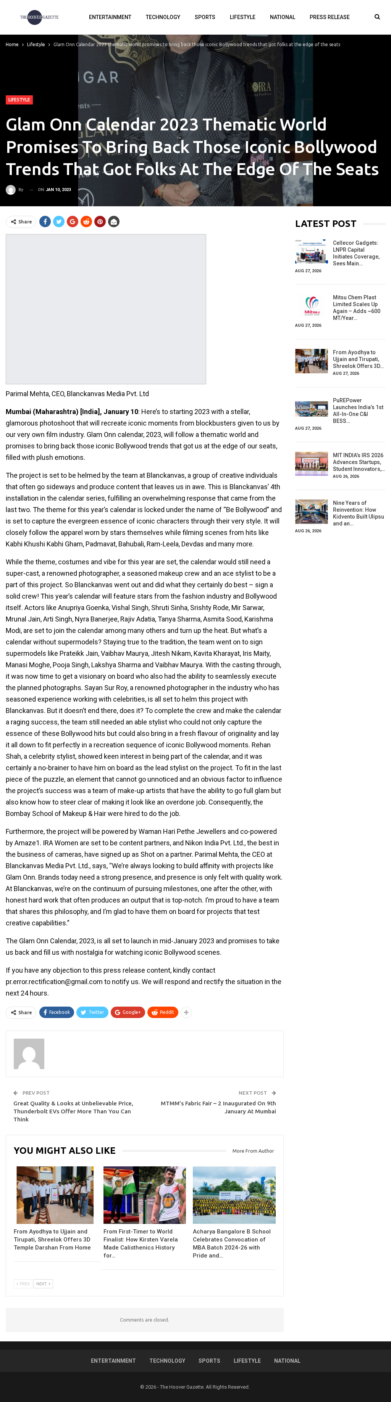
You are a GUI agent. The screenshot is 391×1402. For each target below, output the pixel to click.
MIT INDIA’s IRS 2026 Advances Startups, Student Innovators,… (359, 462)
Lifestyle (242, 17)
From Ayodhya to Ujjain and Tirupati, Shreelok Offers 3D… (358, 359)
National (282, 17)
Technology (163, 17)
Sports (205, 17)
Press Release (330, 17)
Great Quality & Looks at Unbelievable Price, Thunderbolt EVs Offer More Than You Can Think (73, 1111)
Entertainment (110, 17)
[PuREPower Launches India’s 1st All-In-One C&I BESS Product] (311, 409)
